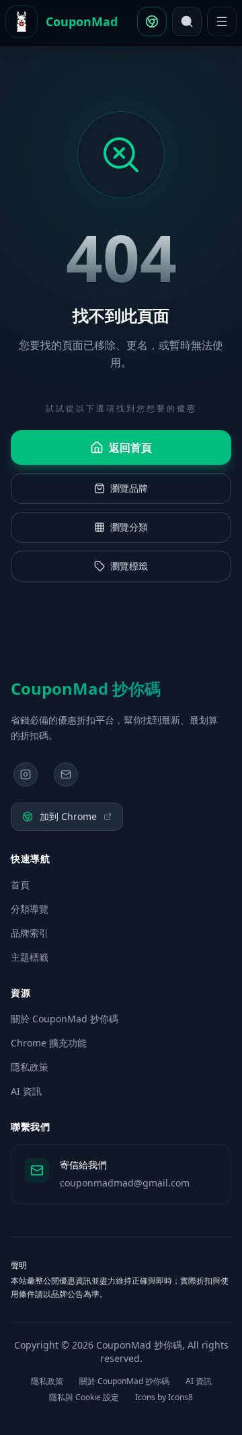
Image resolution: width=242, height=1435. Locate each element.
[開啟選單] (222, 21)
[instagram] (25, 774)
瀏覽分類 (129, 527)
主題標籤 (29, 957)
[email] (66, 774)
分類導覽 (29, 908)
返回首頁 (130, 447)
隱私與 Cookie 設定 (84, 1397)
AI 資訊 (26, 1091)
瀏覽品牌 (129, 488)
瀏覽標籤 (129, 565)
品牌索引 (29, 933)
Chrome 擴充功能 (49, 1042)
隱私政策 (29, 1067)
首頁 (20, 884)
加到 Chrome (68, 816)
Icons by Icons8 (164, 1397)
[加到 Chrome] (152, 21)
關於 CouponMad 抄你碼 (64, 1018)
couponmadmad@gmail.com (125, 1182)
